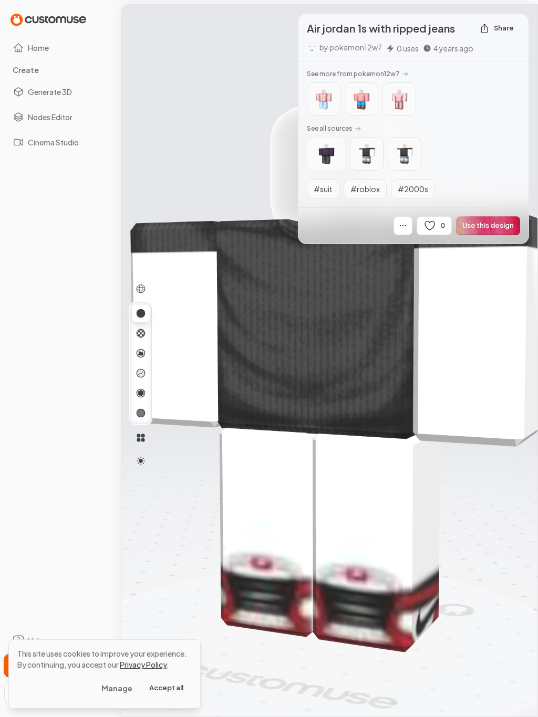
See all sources (330, 128)
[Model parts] (140, 437)
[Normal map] (140, 353)
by (350, 47)
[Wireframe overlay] (140, 288)
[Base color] (140, 333)
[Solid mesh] (140, 413)
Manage (116, 688)
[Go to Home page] (48, 19)
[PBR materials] (140, 313)
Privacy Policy (143, 664)
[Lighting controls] (140, 460)
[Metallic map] (140, 393)
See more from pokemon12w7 (353, 74)
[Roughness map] (140, 373)
